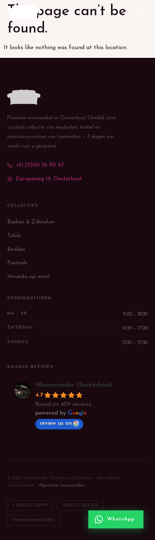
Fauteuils (17, 263)
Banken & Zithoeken (31, 222)
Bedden (16, 249)
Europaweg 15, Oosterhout (49, 179)
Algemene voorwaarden (62, 485)
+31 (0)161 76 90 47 (39, 165)
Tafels (14, 236)
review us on (56, 423)
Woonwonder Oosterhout (73, 385)
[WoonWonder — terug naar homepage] (23, 12)
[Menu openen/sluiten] (140, 12)
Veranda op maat (28, 276)
